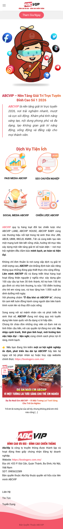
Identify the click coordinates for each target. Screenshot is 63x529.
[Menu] (4, 5)
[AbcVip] (31, 5)
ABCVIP (6, 227)
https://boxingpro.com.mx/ (26, 459)
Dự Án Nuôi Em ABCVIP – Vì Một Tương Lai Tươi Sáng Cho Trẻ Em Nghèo (31, 402)
